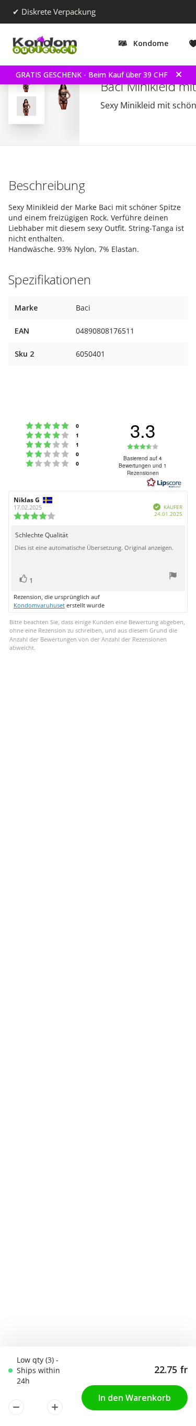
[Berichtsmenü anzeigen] (173, 576)
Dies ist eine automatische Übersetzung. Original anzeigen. (94, 547)
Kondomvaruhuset (39, 605)
